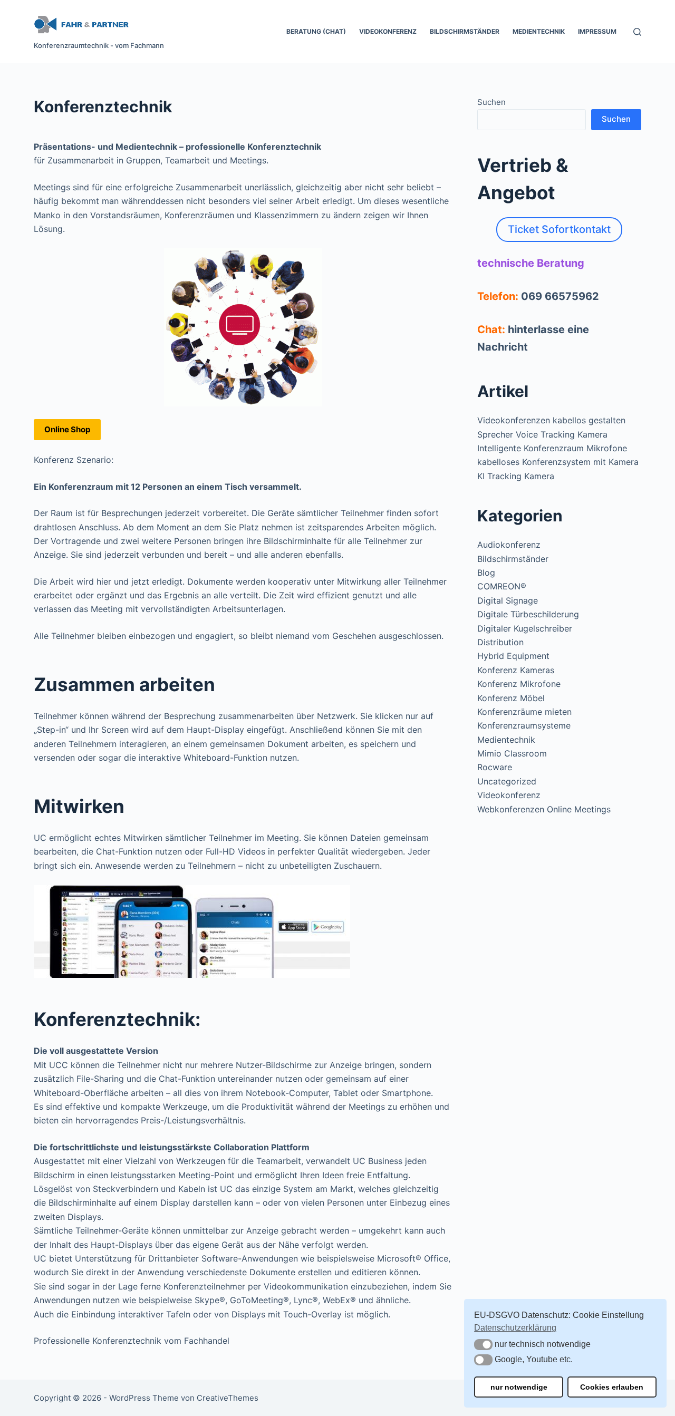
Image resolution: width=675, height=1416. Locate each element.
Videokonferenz (388, 31)
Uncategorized (506, 781)
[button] (483, 1344)
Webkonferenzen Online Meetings (544, 809)
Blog (486, 572)
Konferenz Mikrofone (519, 683)
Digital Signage (507, 600)
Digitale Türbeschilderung (528, 614)
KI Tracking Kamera (515, 476)
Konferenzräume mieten (524, 711)
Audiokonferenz (509, 544)
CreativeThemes (227, 1398)
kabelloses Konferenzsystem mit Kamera (558, 462)
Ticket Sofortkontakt (559, 229)
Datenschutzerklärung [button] (515, 1327)
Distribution (500, 642)
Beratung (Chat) (316, 31)
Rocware (494, 767)
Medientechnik (539, 31)
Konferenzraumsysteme (524, 725)
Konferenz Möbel (511, 698)
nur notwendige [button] (518, 1387)
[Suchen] (637, 32)
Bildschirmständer (464, 31)
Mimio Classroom (512, 753)
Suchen (491, 102)
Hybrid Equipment (513, 656)
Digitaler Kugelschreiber (524, 628)
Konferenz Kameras (515, 670)
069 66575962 (560, 296)
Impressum (597, 31)
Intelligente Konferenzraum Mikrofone (552, 448)
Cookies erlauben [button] (611, 1387)
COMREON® (501, 586)
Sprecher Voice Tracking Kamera (542, 434)
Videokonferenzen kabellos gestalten (551, 420)
